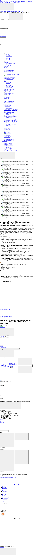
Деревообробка (4, 488)
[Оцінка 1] (7, 453)
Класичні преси (8, 83)
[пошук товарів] (16, 16)
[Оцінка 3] (7, 460)
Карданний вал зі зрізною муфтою (11, 124)
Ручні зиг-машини (8, 85)
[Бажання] (17, 41)
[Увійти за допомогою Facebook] (7, 436)
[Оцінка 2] (22, 453)
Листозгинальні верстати (9, 86)
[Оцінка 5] (7, 467)
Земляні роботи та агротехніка (6, 104)
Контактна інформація (18, 1)
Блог (19, 2)
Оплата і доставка (5, 1)
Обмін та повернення (11, 1)
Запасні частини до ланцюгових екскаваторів (12, 74)
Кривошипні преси (8, 82)
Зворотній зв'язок (3, 511)
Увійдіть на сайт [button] (2, 336)
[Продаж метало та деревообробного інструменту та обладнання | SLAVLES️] (4, 473)
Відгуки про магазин (24, 1)
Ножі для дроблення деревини (10, 123)
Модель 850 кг (8, 55)
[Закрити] (7, 353)
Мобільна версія (16, 484)
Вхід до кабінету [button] (4, 494)
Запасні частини (8, 69)
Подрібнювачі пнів (8, 113)
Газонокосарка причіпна (9, 108)
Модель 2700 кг (8, 60)
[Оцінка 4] (22, 460)
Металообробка (4, 76)
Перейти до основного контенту (5, 0)
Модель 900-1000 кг (9, 56)
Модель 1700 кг (8, 58)
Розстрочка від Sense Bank (14, 2)
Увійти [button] (1, 344)
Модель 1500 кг (8, 57)
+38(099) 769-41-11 (3, 36)
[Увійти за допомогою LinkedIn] (7, 443)
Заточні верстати (8, 147)
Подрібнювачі (4, 490)
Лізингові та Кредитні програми (5, 2)
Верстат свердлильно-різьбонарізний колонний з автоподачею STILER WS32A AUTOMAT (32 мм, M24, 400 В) (13, 365)
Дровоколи (7, 114)
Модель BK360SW (8, 65)
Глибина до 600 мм (8, 73)
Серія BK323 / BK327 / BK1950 (10, 63)
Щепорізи (3, 489)
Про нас (1, 1)
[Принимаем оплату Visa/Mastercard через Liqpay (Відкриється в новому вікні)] (8, 477)
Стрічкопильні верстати (9, 79)
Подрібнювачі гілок (9, 118)
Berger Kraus (4, 486)
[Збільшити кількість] (25, 369)
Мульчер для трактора (9, 107)
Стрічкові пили (4, 141)
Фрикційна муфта (8, 125)
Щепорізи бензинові (9, 117)
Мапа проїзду (2, 547)
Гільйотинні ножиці (9, 87)
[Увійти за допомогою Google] (22, 436)
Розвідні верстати (8, 146)
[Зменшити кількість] (25, 361)
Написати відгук (2, 327)
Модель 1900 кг (8, 59)
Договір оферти (30, 1)
